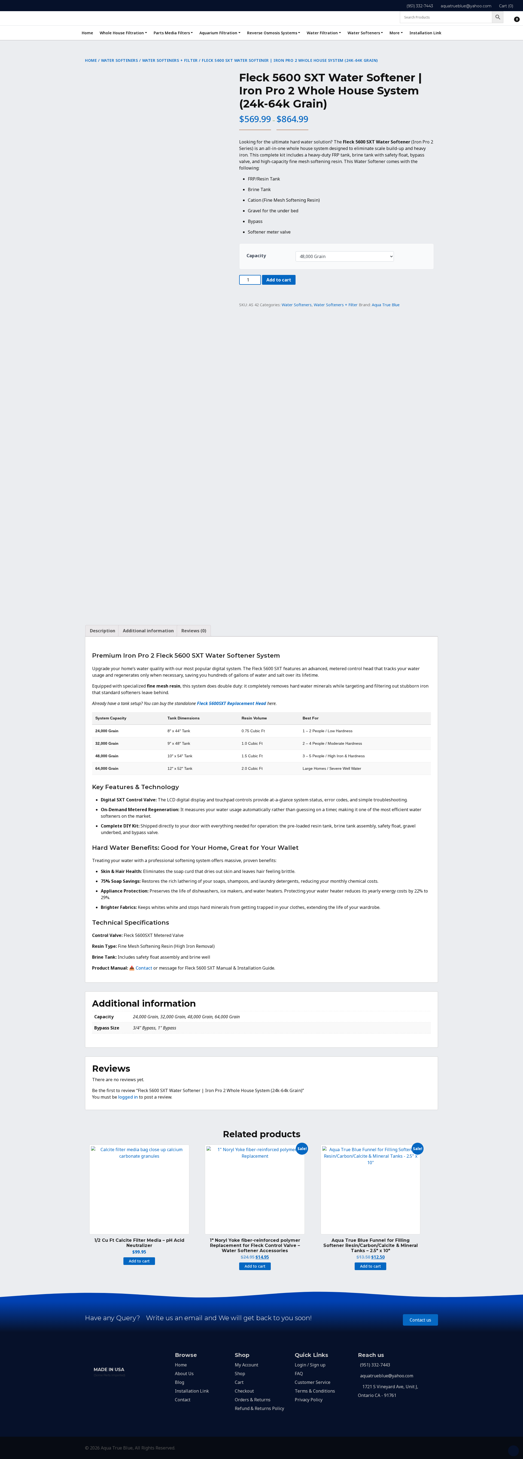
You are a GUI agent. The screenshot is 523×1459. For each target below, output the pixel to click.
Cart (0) (506, 6)
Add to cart (278, 280)
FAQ (299, 1374)
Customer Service (312, 1382)
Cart (239, 1382)
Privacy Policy (309, 1400)
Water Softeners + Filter (170, 60)
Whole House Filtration (122, 32)
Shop (240, 1374)
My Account (246, 1365)
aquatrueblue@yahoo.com (466, 6)
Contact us (420, 1320)
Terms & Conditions (315, 1391)
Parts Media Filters (172, 32)
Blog (179, 1382)
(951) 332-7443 (419, 6)
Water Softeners (364, 32)
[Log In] (512, 18)
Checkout (244, 1391)
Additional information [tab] (148, 631)
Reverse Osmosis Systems (272, 32)
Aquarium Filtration (218, 32)
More (395, 32)
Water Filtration (322, 32)
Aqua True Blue (386, 304)
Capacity (256, 256)
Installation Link (425, 32)
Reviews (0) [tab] (193, 631)
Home (87, 32)
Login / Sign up (310, 1365)
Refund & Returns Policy (259, 1408)
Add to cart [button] (139, 1261)
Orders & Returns (252, 1400)
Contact (144, 968)
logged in (128, 1097)
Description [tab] (102, 631)
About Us (184, 1374)
